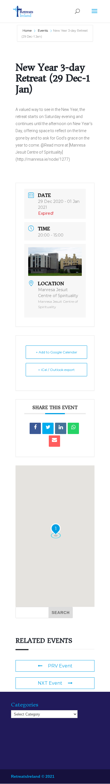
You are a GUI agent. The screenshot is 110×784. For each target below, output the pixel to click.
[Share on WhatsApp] (73, 428)
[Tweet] (48, 428)
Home (27, 31)
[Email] (54, 441)
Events (43, 31)
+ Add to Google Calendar (56, 352)
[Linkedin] (60, 428)
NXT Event (50, 683)
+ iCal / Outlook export (56, 370)
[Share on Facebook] (35, 428)
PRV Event (60, 666)
